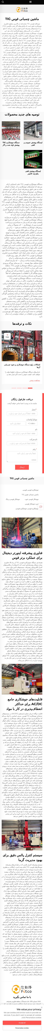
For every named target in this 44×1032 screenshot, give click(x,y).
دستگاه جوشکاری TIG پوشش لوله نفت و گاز (11, 143)
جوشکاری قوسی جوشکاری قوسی (27, 509)
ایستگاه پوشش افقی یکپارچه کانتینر (33, 172)
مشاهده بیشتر (35, 380)
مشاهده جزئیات (33, 130)
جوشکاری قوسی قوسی (31, 490)
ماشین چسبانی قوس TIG (30, 495)
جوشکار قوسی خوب (32, 499)
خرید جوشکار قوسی (32, 504)
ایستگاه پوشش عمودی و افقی (33, 143)
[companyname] (22, 9)
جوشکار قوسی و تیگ (13, 499)
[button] (30, 388)
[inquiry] (40, 506)
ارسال (22, 467)
